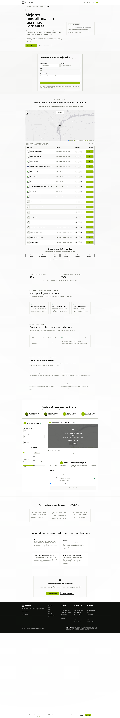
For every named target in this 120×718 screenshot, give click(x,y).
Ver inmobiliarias (31, 45)
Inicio (29, 6)
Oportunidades (77, 616)
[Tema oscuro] (95, 2)
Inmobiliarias (35, 6)
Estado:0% (25, 454)
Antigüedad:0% (26, 459)
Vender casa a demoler (66, 612)
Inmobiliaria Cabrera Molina (36, 237)
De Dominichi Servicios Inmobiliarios (38, 212)
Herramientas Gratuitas (67, 593)
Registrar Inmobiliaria (53, 593)
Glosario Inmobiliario (78, 619)
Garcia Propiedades (34, 181)
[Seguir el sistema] (97, 2)
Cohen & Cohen (33, 176)
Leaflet (70, 140)
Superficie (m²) (27, 434)
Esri (75, 140)
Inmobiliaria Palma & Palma (36, 232)
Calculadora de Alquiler (79, 610)
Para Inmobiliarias (90, 607)
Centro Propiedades (34, 196)
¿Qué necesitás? (43, 73)
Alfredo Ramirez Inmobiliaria (36, 201)
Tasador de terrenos (65, 610)
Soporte (88, 612)
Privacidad (89, 616)
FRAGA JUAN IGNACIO (35, 161)
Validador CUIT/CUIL (78, 614)
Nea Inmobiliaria (34, 242)
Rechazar (81, 715)
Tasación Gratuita (77, 607)
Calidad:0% (25, 464)
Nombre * (52, 470)
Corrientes (42, 6)
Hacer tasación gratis (44, 45)
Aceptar (88, 715)
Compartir (35, 447)
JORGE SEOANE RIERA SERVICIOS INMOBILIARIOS (41, 186)
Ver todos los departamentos (60, 259)
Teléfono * (62, 63)
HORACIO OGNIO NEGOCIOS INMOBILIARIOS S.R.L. (41, 166)
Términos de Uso (90, 614)
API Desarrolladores (91, 610)
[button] (60, 125)
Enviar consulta (61, 82)
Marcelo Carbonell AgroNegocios (37, 227)
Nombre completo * (44, 63)
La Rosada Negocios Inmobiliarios (37, 206)
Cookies (88, 619)
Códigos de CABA (77, 621)
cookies (35, 716)
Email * (41, 68)
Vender (86, 2)
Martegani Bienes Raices (35, 156)
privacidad (41, 716)
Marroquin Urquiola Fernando (36, 217)
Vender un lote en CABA (66, 607)
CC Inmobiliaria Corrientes (36, 171)
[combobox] (26, 430)
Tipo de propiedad (28, 428)
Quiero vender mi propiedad (59, 483)
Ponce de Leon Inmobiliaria (36, 151)
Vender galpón (64, 614)
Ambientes (26, 439)
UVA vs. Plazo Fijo (77, 612)
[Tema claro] (93, 2)
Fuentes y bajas (90, 621)
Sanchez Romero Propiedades (37, 222)
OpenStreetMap (87, 140)
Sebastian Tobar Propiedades (37, 191)
